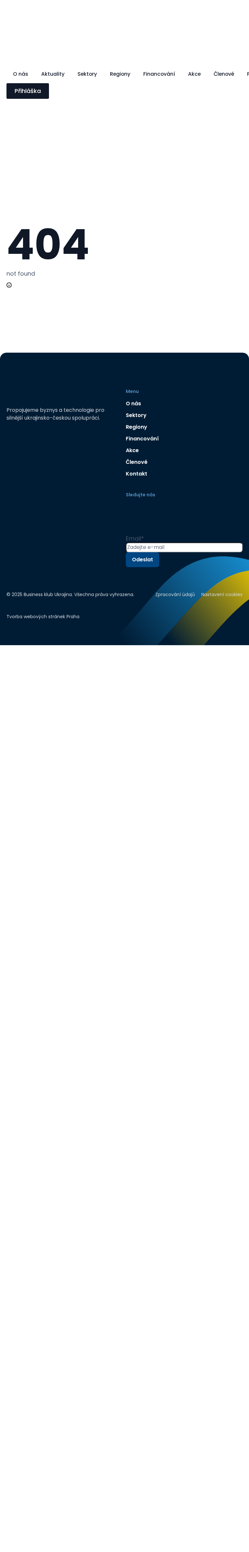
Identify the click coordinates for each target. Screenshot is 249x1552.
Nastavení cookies (222, 594)
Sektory (87, 74)
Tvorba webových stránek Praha (42, 616)
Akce (194, 74)
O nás (20, 74)
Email (135, 538)
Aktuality (53, 74)
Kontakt (136, 473)
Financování (159, 74)
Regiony (120, 74)
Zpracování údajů (175, 594)
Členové (224, 74)
